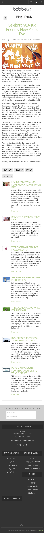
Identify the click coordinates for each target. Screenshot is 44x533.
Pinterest (23, 445)
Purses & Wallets (32, 486)
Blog (32, 458)
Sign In (11, 462)
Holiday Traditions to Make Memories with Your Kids (26, 184)
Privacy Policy (32, 465)
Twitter (20, 445)
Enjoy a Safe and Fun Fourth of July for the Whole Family (24, 370)
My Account (11, 458)
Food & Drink (32, 490)
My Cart (11, 469)
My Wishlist (12, 472)
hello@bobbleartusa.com (23, 440)
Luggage (32, 483)
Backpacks (32, 479)
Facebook (17, 445)
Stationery (32, 493)
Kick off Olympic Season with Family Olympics (24, 339)
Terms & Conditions (32, 469)
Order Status (12, 465)
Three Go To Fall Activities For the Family (25, 309)
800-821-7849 (23, 437)
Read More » (16, 211)
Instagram (27, 445)
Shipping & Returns (32, 462)
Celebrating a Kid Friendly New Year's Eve (22, 29)
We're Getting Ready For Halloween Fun (24, 248)
